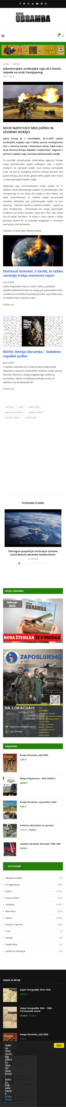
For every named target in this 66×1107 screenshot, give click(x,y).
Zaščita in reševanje (34, 951)
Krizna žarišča (34, 897)
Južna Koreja (34, 407)
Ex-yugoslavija (34, 884)
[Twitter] (24, 3)
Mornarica (34, 911)
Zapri (59, 1045)
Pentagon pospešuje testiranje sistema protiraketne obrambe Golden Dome (33, 553)
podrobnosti (8, 1099)
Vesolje (34, 937)
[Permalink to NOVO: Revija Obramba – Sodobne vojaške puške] (33, 317)
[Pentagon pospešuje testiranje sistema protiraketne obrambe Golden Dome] (33, 528)
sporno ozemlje (12, 417)
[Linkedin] (33, 3)
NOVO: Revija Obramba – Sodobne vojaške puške (32, 353)
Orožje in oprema (34, 924)
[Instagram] (28, 3)
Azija (21, 407)
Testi (34, 931)
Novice (16, 64)
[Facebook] (20, 3)
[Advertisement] (33, 458)
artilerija (9, 407)
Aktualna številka (34, 878)
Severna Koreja (35, 412)
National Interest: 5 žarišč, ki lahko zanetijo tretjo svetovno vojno (33, 273)
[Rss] (46, 3)
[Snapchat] (42, 3)
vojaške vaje (30, 417)
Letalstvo (34, 904)
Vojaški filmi (34, 944)
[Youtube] (37, 3)
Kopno (6, 64)
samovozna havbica (14, 412)
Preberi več (8, 304)
